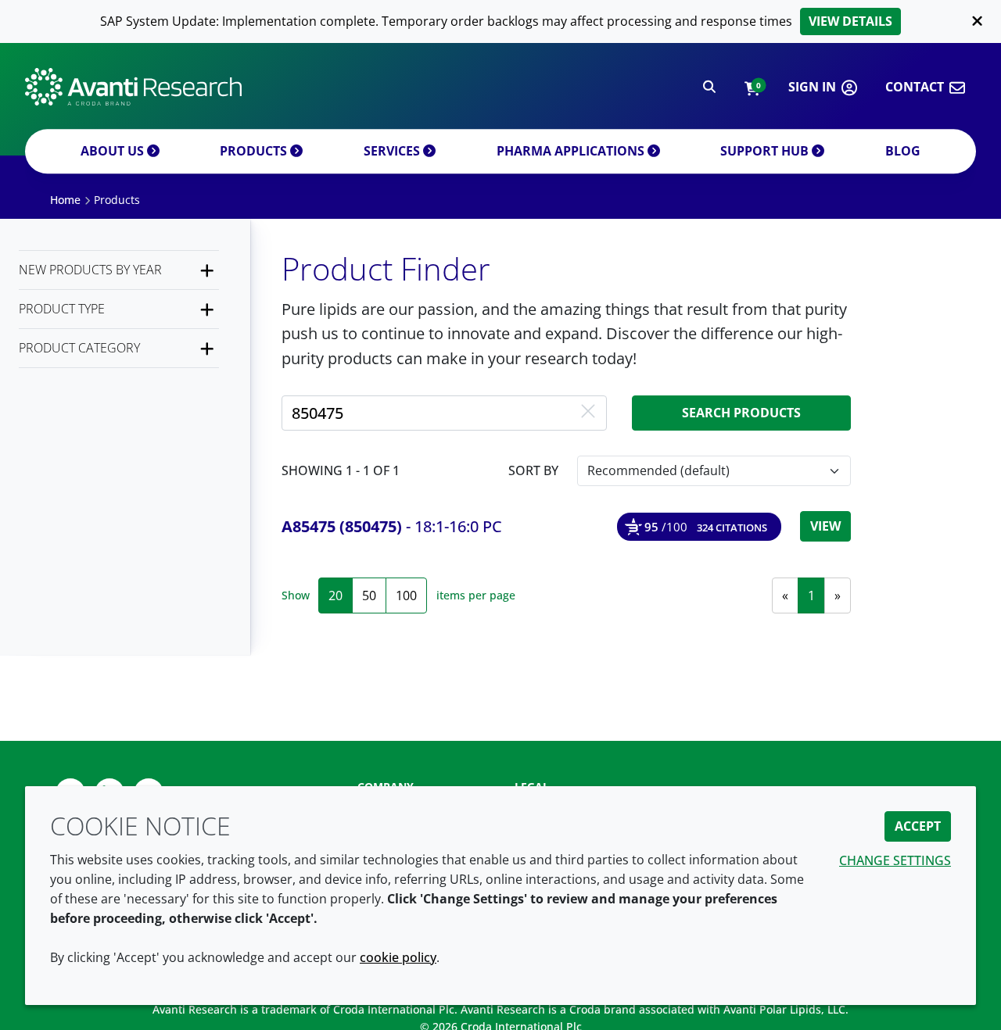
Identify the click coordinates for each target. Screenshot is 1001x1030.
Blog (902, 150)
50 (369, 595)
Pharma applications (572, 150)
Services (393, 150)
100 (406, 595)
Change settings (895, 860)
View (825, 526)
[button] (752, 87)
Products (255, 150)
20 (335, 595)
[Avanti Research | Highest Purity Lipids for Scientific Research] (133, 87)
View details (850, 21)
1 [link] (811, 595)
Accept (918, 826)
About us (114, 150)
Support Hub (766, 150)
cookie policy (398, 957)
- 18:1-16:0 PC (392, 526)
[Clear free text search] (588, 412)
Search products (741, 412)
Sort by (533, 470)
